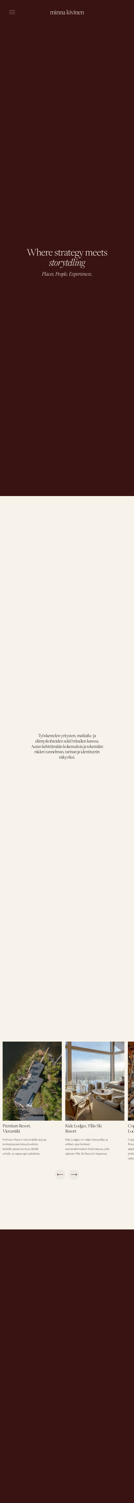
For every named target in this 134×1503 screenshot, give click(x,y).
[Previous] (60, 1174)
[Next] (74, 1174)
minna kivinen (67, 12)
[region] (67, 1101)
